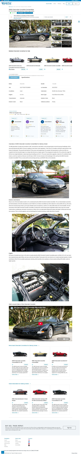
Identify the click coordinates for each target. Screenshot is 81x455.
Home (14, 6)
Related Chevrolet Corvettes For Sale (19, 51)
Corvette (26, 6)
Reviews (59, 3)
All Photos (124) (66, 44)
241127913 (29, 6)
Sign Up (69, 428)
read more (43, 133)
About (55, 3)
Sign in (76, 3)
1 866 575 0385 (6, 0)
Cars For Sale (18, 6)
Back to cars (11, 6)
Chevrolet (22, 6)
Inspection (14, 12)
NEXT (66, 17)
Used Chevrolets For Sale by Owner (19, 383)
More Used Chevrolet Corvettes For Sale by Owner (23, 345)
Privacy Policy (74, 453)
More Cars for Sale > (17, 18)
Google (17, 136)
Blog (64, 3)
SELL (69, 3)
